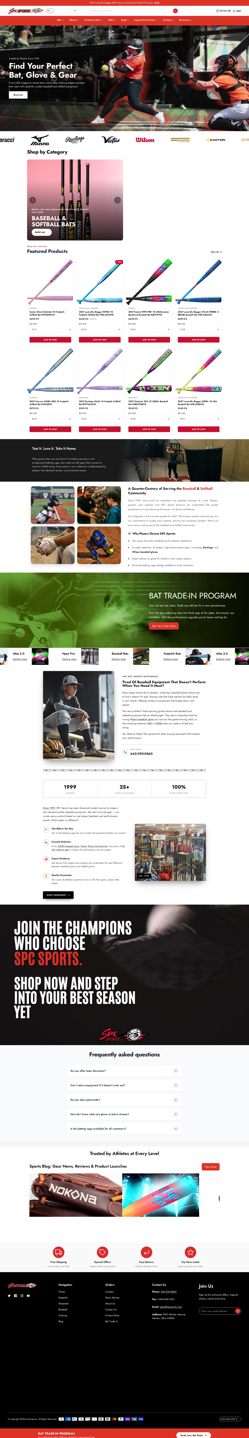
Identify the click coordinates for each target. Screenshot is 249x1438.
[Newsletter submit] (237, 1311)
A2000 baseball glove (68, 846)
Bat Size (33, 324)
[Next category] (117, 200)
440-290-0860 (141, 753)
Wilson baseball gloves (145, 552)
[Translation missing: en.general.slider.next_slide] (245, 78)
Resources (184, 20)
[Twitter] (9, 1296)
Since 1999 (49, 808)
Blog (61, 1321)
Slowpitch (64, 1303)
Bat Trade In (111, 1321)
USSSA (159, 723)
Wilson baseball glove (141, 719)
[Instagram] (22, 1296)
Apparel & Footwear (144, 20)
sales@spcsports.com (171, 1307)
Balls (111, 20)
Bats (59, 20)
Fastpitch (63, 1297)
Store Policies (112, 1297)
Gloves (73, 20)
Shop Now (18, 94)
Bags (123, 20)
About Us (110, 1303)
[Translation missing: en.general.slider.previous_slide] (4, 78)
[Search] (175, 11)
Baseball (63, 1309)
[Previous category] (32, 200)
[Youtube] (28, 1296)
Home (62, 1291)
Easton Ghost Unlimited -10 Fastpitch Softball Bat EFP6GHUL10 (47, 313)
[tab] (122, 127)
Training (167, 20)
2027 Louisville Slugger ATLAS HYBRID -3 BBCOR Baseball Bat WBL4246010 (198, 313)
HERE (156, 2)
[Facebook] (15, 1296)
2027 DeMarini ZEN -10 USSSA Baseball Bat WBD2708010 (148, 403)
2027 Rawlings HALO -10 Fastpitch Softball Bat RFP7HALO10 (100, 403)
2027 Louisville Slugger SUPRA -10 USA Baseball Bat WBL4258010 (197, 403)
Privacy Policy (112, 1315)
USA (149, 723)
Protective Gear (92, 20)
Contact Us (111, 1309)
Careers (109, 1291)
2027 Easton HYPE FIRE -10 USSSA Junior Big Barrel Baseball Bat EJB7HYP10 (148, 313)
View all (215, 251)
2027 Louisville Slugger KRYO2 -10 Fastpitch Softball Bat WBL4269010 (96, 313)
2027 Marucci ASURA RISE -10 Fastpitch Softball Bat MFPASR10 (49, 403)
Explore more (14, 659)
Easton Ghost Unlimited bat (94, 846)
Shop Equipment (56, 895)
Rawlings (208, 547)
